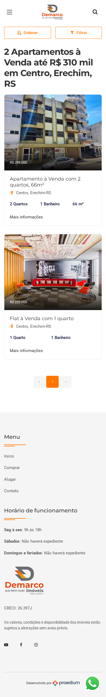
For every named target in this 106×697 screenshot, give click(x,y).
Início (9, 456)
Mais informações (26, 217)
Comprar (12, 467)
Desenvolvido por (39, 683)
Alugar (10, 479)
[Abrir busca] (95, 12)
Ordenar (31, 33)
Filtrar (81, 33)
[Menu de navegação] (11, 12)
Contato (11, 490)
